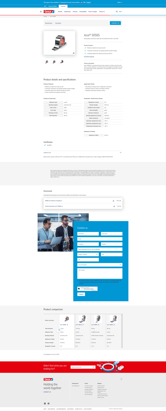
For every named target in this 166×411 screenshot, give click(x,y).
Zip (79, 259)
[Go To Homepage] (45, 6)
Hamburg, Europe (101, 385)
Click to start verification (89, 289)
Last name (104, 233)
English (89, 2)
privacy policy (115, 280)
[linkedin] (45, 404)
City (103, 254)
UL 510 (49, 145)
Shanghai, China (101, 387)
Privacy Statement (51, 408)
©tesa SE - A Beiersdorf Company (115, 408)
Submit (81, 294)
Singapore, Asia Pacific (102, 389)
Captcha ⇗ (94, 290)
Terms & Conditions (88, 408)
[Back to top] (121, 379)
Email (79, 239)
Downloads (58, 23)
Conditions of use (78, 408)
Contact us (115, 23)
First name (81, 233)
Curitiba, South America (102, 393)
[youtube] (48, 404)
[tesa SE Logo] (49, 11)
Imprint (45, 408)
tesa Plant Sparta (88, 391)
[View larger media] (74, 53)
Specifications (48, 23)
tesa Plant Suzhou (88, 387)
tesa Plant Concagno (89, 385)
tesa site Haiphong (88, 394)
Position (104, 244)
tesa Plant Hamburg (89, 392)
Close (119, 2)
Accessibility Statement (61, 408)
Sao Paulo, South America (103, 395)
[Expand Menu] (40, 11)
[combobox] (88, 254)
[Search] (117, 12)
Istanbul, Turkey (101, 397)
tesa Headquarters (75, 385)
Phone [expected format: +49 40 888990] (89, 249)
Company (80, 244)
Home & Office (53, 6)
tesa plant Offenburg (89, 389)
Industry (63, 6)
